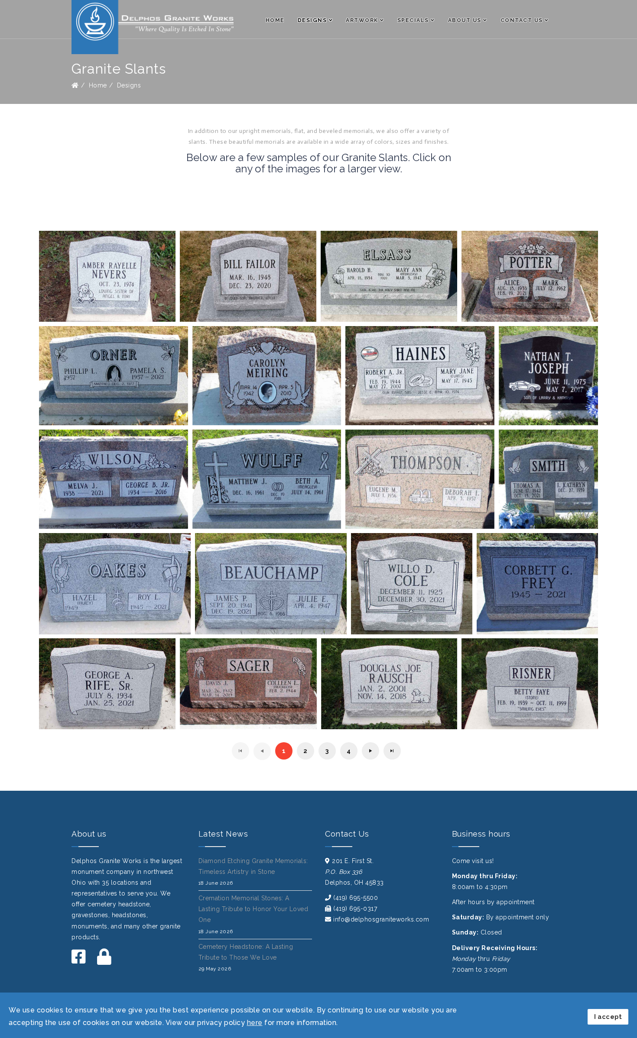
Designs (312, 20)
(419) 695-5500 (355, 897)
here (255, 1023)
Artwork (362, 20)
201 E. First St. (353, 860)
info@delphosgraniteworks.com (381, 919)
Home (275, 20)
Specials (413, 20)
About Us (464, 20)
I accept (608, 1016)
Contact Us (521, 20)
